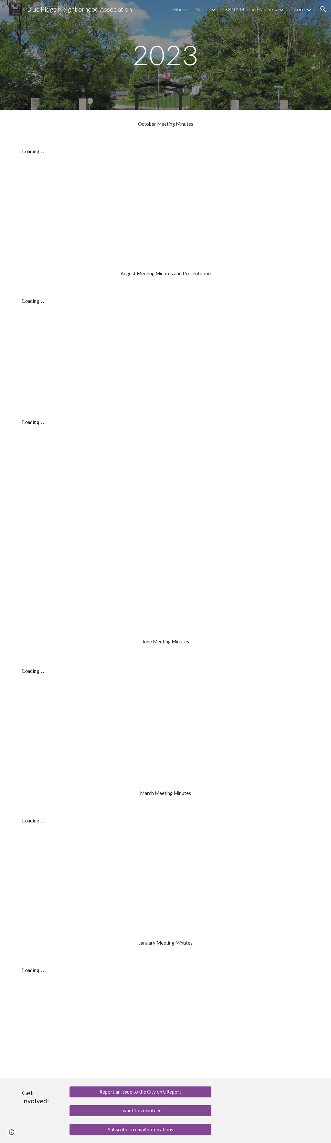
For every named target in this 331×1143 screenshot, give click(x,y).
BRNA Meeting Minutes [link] (250, 9)
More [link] (298, 9)
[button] (323, 9)
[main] (165, 54)
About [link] (202, 9)
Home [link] (180, 9)
